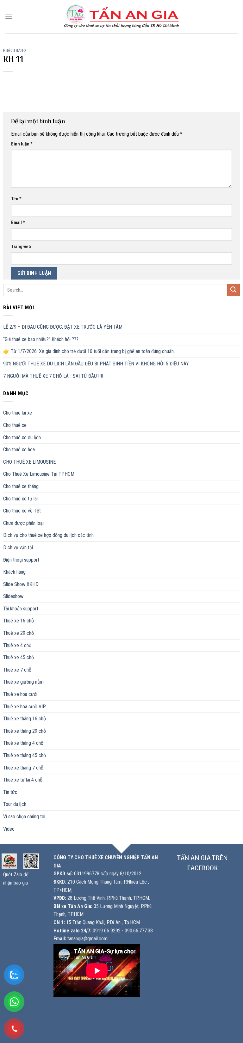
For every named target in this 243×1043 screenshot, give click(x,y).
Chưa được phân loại (23, 523)
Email (18, 222)
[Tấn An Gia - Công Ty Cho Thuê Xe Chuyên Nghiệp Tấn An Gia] (121, 16)
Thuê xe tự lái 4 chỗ (22, 780)
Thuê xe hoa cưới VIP (24, 707)
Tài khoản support (20, 609)
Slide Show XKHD (21, 584)
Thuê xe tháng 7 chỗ (23, 768)
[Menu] (8, 16)
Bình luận (22, 144)
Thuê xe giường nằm (23, 682)
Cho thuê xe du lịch (22, 438)
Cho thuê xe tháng (21, 486)
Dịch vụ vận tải (18, 547)
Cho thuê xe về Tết (22, 511)
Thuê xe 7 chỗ (17, 670)
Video (9, 829)
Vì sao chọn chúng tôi (24, 817)
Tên (16, 199)
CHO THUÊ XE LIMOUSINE (29, 462)
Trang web (21, 246)
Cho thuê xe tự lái (20, 499)
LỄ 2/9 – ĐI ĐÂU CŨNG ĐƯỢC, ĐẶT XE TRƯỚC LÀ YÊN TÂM (62, 327)
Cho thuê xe (15, 425)
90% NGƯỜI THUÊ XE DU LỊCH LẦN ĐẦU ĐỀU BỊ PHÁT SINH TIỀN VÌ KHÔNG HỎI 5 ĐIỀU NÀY (96, 364)
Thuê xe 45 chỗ (18, 657)
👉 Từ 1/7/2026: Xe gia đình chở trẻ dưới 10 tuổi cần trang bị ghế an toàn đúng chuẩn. (89, 351)
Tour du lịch (14, 804)
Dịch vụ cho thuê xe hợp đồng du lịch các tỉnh (48, 535)
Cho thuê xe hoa (19, 450)
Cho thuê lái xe (17, 413)
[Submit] (233, 290)
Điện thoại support (21, 560)
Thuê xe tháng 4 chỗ (23, 743)
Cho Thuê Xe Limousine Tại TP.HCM (38, 474)
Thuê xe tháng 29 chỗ (24, 731)
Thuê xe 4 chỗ (17, 645)
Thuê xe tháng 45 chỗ (24, 755)
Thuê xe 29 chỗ (18, 633)
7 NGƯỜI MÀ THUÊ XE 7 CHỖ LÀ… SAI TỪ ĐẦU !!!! (53, 376)
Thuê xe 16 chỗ (18, 621)
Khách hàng (14, 51)
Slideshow (13, 596)
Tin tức (10, 792)
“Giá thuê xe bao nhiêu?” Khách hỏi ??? (40, 339)
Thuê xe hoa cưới (20, 694)
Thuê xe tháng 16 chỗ (24, 719)
